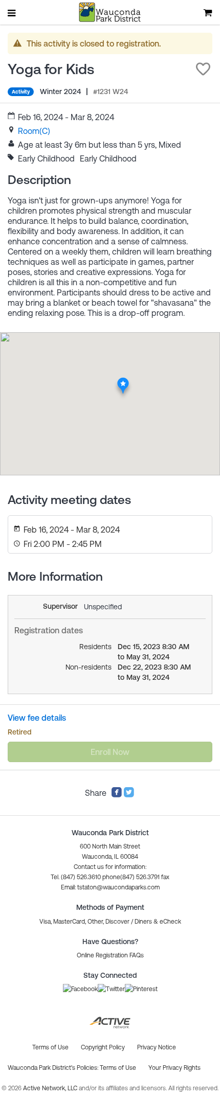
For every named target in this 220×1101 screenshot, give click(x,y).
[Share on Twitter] (129, 794)
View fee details (37, 717)
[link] (34, 130)
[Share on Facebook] (117, 794)
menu (12, 13)
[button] (203, 69)
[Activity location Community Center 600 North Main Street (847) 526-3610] (123, 380)
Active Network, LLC (51, 1088)
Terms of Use (118, 1067)
